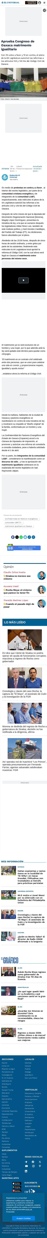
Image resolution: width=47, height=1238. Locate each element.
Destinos (5, 1141)
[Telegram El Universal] (26, 1162)
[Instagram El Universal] (33, 1166)
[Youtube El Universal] (26, 1166)
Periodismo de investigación (7, 1073)
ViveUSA (28, 1123)
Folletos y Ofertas (32, 1096)
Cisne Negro (7, 1175)
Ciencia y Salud (8, 1126)
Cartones (5, 1105)
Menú (4, 1135)
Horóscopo (29, 1132)
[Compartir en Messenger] (25, 537)
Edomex (28, 1063)
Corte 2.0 (5, 1066)
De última (6, 1138)
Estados (5, 169)
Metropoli (6, 1093)
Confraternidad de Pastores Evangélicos (21, 519)
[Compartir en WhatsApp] (21, 537)
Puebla (27, 1069)
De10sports (29, 1117)
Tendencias (6, 1123)
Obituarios (29, 1105)
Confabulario (7, 1120)
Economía (6, 1108)
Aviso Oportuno (31, 1099)
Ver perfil (14, 179)
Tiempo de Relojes (9, 1172)
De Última (6, 1163)
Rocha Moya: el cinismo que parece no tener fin (18, 591)
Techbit (5, 1132)
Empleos (28, 1102)
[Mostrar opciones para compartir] (44, 10)
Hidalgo (28, 1072)
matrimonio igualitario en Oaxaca (18, 526)
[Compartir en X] (17, 537)
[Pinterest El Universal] (40, 1166)
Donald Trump (7, 1090)
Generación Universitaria (30, 1109)
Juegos (27, 1126)
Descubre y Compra (33, 1093)
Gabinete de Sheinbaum (7, 1082)
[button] (31, 2)
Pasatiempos (30, 1129)
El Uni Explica (7, 1078)
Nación (4, 1063)
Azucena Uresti (11, 586)
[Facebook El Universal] (33, 1162)
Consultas (6, 1147)
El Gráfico (29, 1114)
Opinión (9, 567)
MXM (4, 1129)
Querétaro (29, 1075)
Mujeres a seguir (8, 1069)
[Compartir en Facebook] (13, 537)
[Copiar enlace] (29, 537)
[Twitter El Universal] (40, 1162)
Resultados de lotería (31, 1137)
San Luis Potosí (31, 1078)
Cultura (5, 1117)
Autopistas (6, 1144)
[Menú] (44, 2)
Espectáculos (7, 1114)
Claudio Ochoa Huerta (14, 572)
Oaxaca (28, 1066)
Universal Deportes (9, 1111)
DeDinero (28, 1120)
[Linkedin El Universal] (26, 1171)
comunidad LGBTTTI (13, 522)
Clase (4, 1154)
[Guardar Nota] (33, 537)
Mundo (4, 1087)
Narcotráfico (7, 1099)
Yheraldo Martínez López (16, 600)
